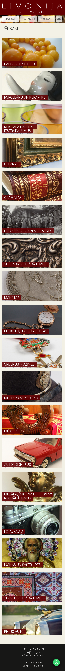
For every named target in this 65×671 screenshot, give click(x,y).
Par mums (29, 19)
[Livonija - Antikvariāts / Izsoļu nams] (32, 6)
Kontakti (47, 19)
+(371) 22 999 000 (30, 649)
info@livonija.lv (32, 652)
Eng (59, 19)
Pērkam (11, 19)
